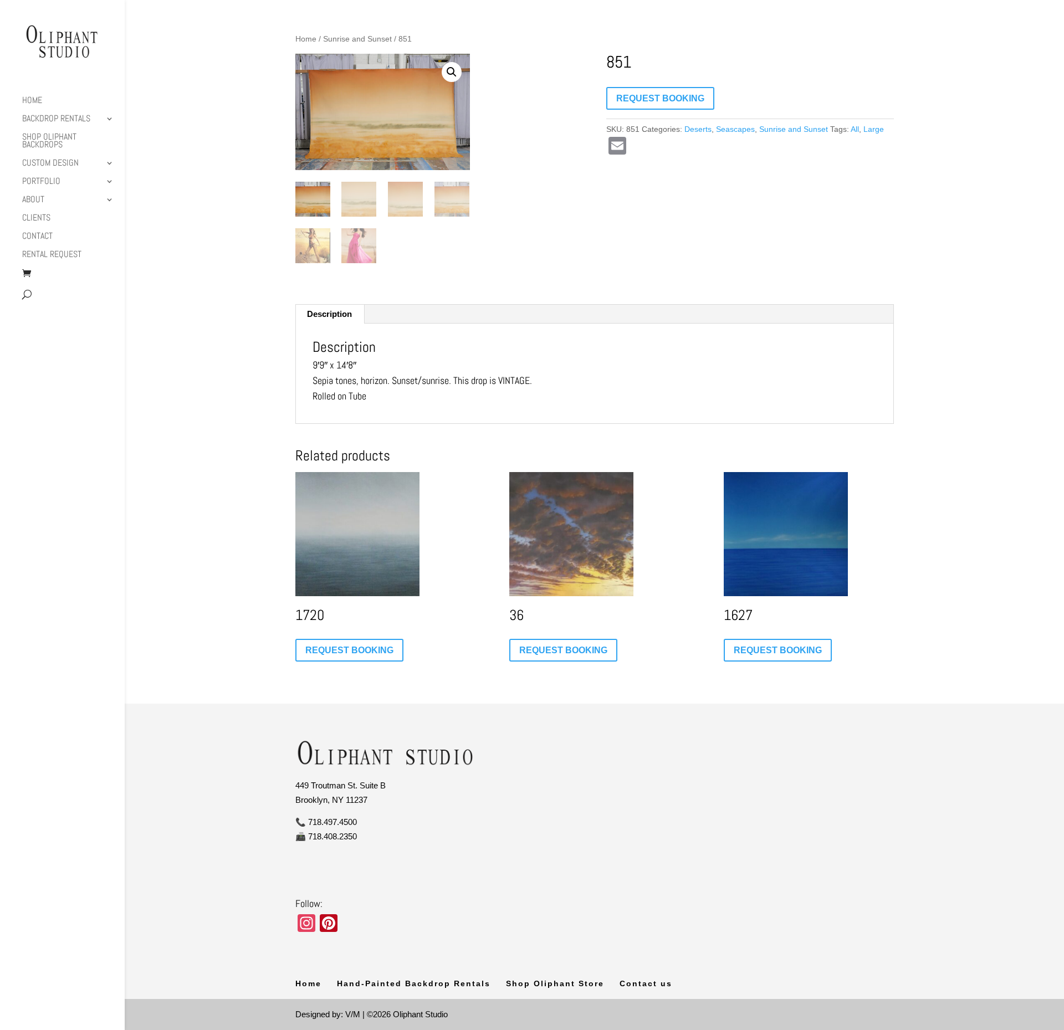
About (33, 200)
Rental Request (51, 255)
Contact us (646, 983)
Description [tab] (329, 314)
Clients (36, 218)
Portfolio (41, 182)
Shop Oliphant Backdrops (49, 141)
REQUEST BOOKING (660, 98)
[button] (452, 72)
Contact (37, 237)
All (855, 129)
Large (873, 129)
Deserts (698, 129)
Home (32, 101)
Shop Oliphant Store (555, 983)
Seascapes (735, 129)
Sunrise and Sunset (357, 39)
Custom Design (50, 163)
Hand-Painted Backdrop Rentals (413, 983)
